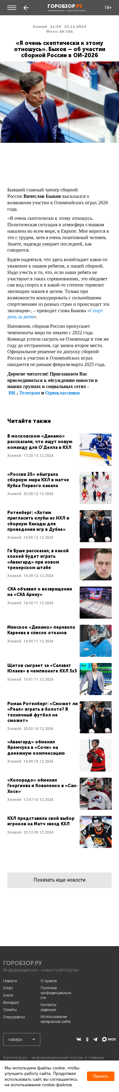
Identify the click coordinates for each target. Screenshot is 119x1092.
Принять (100, 1076)
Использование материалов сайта (55, 1019)
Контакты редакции (48, 1007)
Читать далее (59, 450)
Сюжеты (10, 1010)
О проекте (49, 981)
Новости (10, 981)
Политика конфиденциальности (56, 993)
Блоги (8, 995)
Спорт (8, 988)
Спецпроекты (14, 1017)
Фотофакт (11, 1003)
